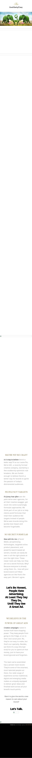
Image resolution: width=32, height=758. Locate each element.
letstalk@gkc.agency (20, 724)
